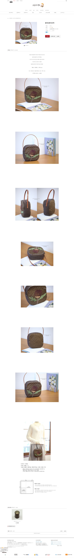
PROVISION (14, 547)
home (8, 18)
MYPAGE (21, 0)
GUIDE (30, 10)
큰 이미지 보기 (26, 45)
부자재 (40, 12)
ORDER (17, 0)
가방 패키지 (11, 12)
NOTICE (26, 10)
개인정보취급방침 (9, 547)
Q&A (34, 10)
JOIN (11, 0)
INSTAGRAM (47, 10)
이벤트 (55, 12)
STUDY (37, 10)
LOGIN (8, 0)
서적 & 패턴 (48, 12)
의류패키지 (26, 12)
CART (14, 0)
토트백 (14, 18)
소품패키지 (18, 12)
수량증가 (53, 30)
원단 (33, 12)
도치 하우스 (62, 12)
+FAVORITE (41, 10)
